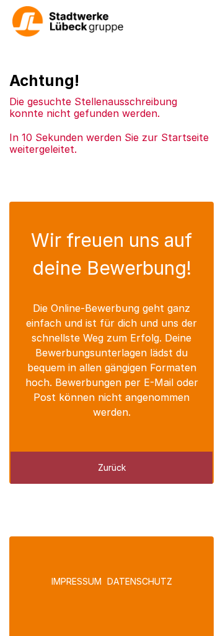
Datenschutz (139, 581)
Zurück (112, 467)
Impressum (76, 581)
